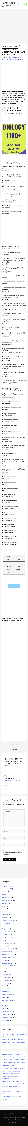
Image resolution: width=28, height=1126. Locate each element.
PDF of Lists (5, 980)
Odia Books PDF (6, 974)
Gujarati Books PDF (7, 937)
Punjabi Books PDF (7, 994)
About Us (5, 1117)
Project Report (5, 1086)
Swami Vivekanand (12, 1094)
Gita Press (5, 1068)
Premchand (10, 1083)
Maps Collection (15, 1076)
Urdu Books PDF (6, 1017)
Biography (5, 903)
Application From (7, 886)
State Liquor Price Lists (7, 1091)
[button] (19, 4)
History (4, 946)
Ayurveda (4, 894)
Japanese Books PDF (8, 954)
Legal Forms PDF (6, 1073)
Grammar (4, 1071)
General (18, 1065)
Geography (5, 929)
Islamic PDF (19, 1071)
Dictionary (22, 1059)
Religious (4, 997)
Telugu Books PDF (7, 1014)
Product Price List (19, 1084)
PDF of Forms (6, 977)
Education (5, 914)
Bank (17, 1054)
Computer (16, 1059)
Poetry (4, 986)
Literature (5, 960)
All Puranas (4, 1054)
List (12, 1073)
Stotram (4, 1094)
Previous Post (14, 744)
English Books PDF (7, 920)
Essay (13, 1062)
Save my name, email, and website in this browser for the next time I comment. (14, 852)
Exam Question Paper (8, 1065)
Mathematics (5, 1078)
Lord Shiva (16, 1073)
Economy (4, 911)
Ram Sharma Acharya (14, 1086)
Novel (3, 971)
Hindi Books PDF (16, 57)
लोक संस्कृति (5, 1099)
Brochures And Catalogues (9, 1057)
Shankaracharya (5, 1089)
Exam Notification (20, 1062)
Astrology (5, 892)
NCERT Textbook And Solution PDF (12, 1081)
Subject (4, 1008)
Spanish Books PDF (7, 1003)
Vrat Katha (5, 1020)
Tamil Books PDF (6, 1011)
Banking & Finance (7, 897)
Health (4, 940)
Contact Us (13, 1117)
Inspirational (5, 951)
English (10, 1062)
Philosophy (5, 983)
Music (3, 969)
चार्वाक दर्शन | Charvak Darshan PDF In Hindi (13, 1039)
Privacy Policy (21, 1117)
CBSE (23, 1057)
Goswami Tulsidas (13, 1068)
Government (5, 934)
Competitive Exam (12, 59)
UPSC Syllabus (17, 1096)
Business (19, 1057)
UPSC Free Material (7, 1096)
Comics (4, 906)
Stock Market (17, 1091)
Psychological (6, 991)
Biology (4, 59)
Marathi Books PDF (7, 966)
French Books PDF (7, 926)
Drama (4, 909)
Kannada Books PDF (7, 957)
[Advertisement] (14, 28)
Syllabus (19, 1094)
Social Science (13, 1089)
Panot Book (8, 2)
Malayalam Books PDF (8, 963)
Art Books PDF (12, 1054)
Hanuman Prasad (11, 1071)
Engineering (5, 917)
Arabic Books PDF (7, 889)
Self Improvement (7, 1000)
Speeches (19, 1089)
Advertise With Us (14, 1122)
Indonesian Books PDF (8, 949)
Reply (23, 790)
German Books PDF (7, 931)
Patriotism (4, 1083)
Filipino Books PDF (7, 923)
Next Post (14, 749)
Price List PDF (6, 988)
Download (14, 586)
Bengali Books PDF (7, 900)
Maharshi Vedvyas (6, 1076)
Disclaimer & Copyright (14, 1120)
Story (3, 1006)
